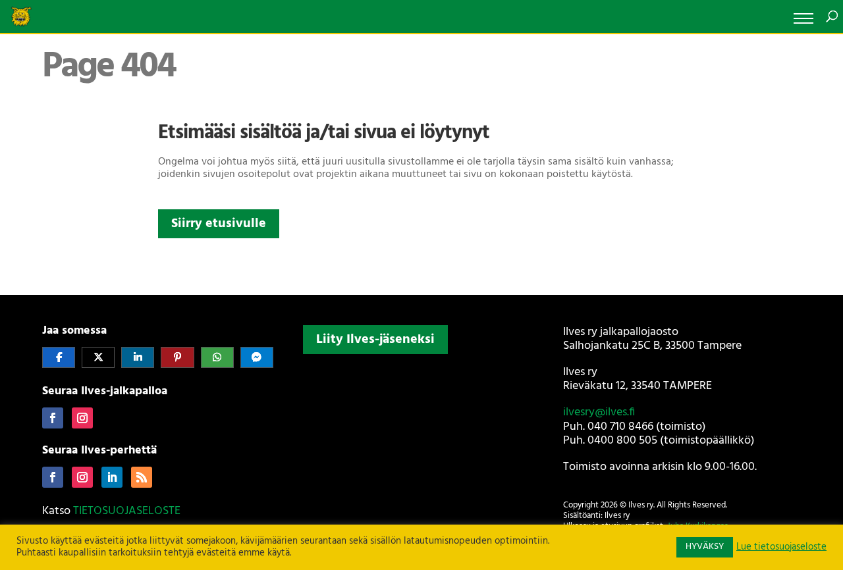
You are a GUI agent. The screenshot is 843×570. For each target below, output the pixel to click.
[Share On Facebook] (58, 357)
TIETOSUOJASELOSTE (126, 511)
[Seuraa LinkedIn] (111, 477)
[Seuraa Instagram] (82, 417)
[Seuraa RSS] (141, 477)
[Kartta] (422, 446)
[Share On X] (98, 357)
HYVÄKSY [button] (705, 546)
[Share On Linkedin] (137, 357)
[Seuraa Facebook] (52, 417)
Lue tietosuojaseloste (781, 548)
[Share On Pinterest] (177, 357)
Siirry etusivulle (218, 223)
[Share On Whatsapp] (217, 357)
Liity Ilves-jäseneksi (375, 339)
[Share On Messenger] (257, 357)
